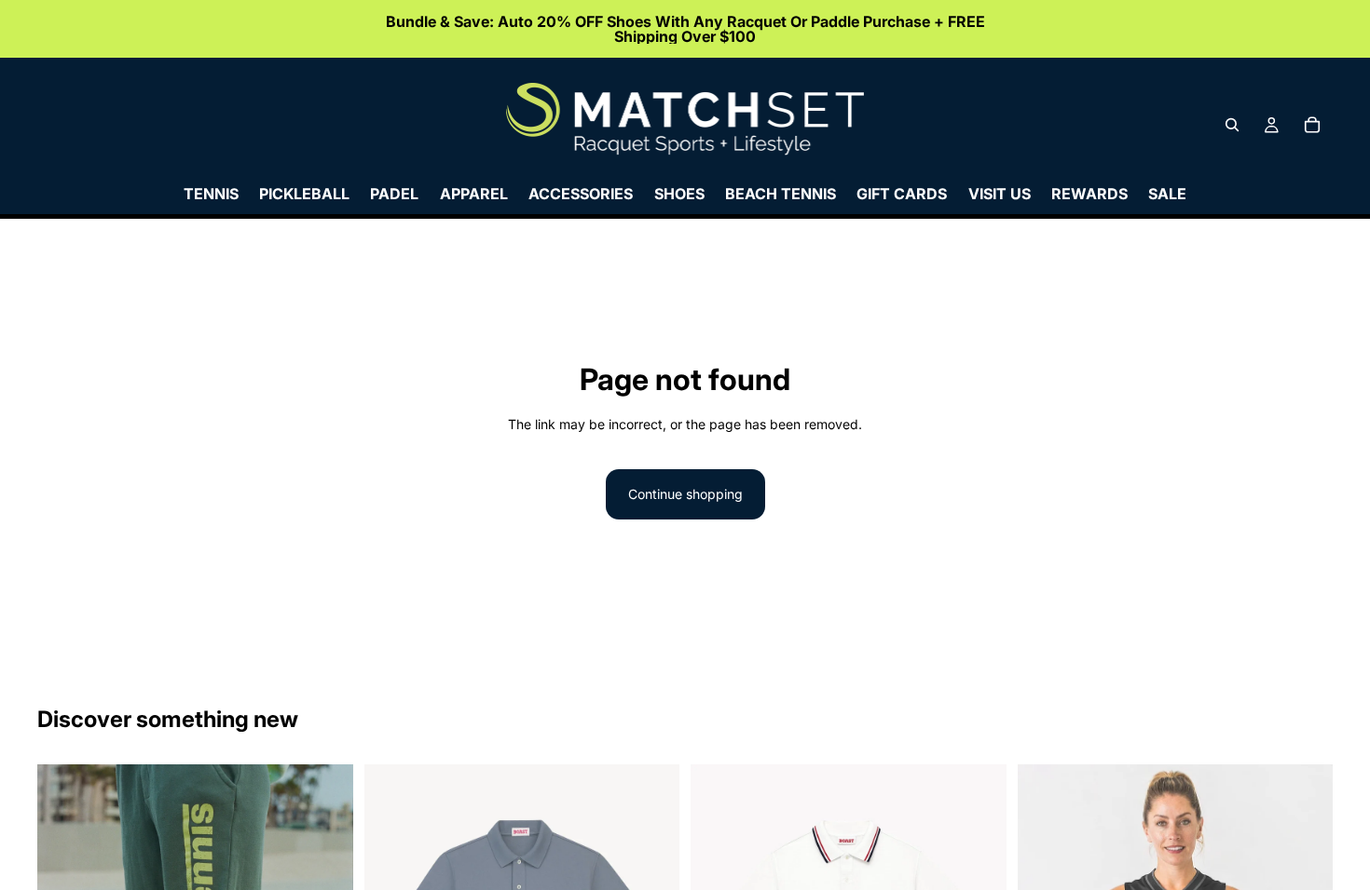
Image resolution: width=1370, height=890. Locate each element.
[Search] (1232, 124)
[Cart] (1312, 124)
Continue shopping (685, 494)
